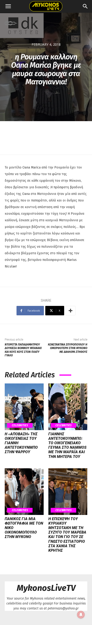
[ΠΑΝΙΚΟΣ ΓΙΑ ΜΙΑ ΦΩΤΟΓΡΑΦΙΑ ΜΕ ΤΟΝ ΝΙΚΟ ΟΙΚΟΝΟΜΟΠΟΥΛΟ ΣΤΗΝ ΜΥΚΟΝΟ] (24, 491)
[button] (8, 6)
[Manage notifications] (81, 614)
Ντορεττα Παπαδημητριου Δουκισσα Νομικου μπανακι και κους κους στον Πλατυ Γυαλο (23, 350)
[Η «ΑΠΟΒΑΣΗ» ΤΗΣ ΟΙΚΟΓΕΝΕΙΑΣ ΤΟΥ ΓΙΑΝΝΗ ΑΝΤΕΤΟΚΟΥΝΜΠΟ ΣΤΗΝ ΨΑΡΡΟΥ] (24, 406)
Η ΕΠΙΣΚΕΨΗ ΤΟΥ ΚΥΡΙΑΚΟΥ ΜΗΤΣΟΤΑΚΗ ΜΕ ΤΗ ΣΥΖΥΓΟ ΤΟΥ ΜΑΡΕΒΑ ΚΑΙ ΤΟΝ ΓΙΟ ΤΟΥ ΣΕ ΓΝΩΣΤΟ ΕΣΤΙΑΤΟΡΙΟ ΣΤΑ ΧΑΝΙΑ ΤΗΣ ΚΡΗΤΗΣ (67, 535)
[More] (70, 310)
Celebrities (20, 425)
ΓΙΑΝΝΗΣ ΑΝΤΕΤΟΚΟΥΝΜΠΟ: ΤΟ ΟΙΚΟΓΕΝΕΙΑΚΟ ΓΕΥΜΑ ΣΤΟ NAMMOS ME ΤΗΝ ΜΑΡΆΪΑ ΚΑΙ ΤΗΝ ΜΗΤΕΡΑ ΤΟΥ (67, 445)
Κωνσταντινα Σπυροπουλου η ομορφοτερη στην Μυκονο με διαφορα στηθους (67, 348)
